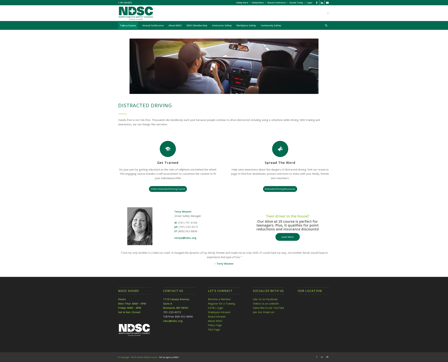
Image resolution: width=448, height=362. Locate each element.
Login (309, 2)
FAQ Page (214, 329)
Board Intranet (217, 316)
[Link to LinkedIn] (321, 2)
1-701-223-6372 (125, 2)
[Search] (325, 25)
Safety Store (242, 2)
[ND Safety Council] (135, 13)
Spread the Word (280, 162)
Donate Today (296, 2)
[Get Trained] (168, 149)
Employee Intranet (219, 312)
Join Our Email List (263, 312)
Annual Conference (276, 2)
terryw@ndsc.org (185, 238)
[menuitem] (242, 3)
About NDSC (215, 321)
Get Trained (167, 162)
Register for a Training (221, 303)
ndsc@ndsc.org (173, 321)
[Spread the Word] (280, 149)
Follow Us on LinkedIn (266, 303)
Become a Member (219, 299)
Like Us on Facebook (265, 299)
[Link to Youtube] (327, 2)
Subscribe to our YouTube (268, 307)
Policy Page (215, 325)
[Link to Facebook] (316, 2)
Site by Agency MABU (169, 357)
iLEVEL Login (216, 307)
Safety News (258, 2)
